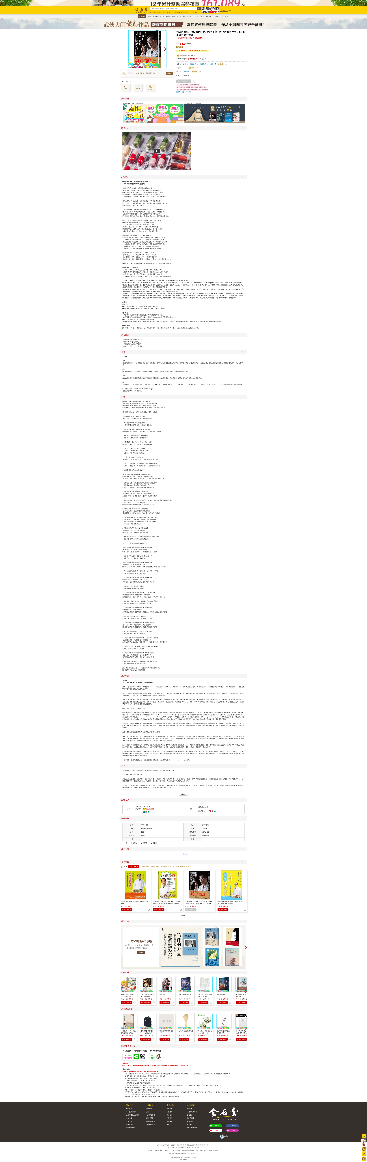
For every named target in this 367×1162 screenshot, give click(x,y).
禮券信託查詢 (150, 1121)
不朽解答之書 (178, 12)
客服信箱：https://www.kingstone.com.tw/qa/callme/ (183, 1153)
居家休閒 (208, 16)
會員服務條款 (150, 1124)
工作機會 (129, 1121)
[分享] (364, 1154)
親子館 (162, 16)
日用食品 (216, 16)
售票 (226, 16)
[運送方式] (364, 1159)
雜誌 (173, 16)
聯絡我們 (169, 1121)
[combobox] (173, 8)
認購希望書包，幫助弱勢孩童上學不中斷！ (192, 51)
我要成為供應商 (192, 1112)
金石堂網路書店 (131, 1112)
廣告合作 (190, 1115)
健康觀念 (203, 64)
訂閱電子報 (150, 1118)
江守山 (184, 68)
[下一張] (165, 49)
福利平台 (190, 1124)
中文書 (149, 16)
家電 (202, 16)
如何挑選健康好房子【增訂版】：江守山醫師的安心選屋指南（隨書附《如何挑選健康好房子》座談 (167, 903)
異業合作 (190, 1108)
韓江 (160, 12)
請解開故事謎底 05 (185, 994)
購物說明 (169, 1108)
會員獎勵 (142, 16)
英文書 (168, 16)
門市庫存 (188, 92)
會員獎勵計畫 (150, 1115)
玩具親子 (190, 16)
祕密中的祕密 (221, 994)
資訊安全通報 (130, 1127)
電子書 (179, 16)
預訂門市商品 (180, 92)
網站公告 (169, 1124)
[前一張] (129, 49)
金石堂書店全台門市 (132, 1115)
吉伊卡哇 (191, 12)
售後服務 (169, 1118)
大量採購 (190, 1121)
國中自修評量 (154, 12)
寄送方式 (169, 1115)
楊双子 (171, 12)
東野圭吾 (165, 12)
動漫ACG (156, 16)
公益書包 (185, 12)
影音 (221, 16)
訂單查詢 (149, 1112)
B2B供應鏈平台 (192, 1127)
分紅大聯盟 (190, 1118)
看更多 (169, 73)
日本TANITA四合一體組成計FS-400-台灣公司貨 (243, 1033)
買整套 (179, 47)
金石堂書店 (129, 1108)
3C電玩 (197, 16)
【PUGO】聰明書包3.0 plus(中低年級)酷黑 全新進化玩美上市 (147, 1033)
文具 (184, 16)
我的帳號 (149, 1108)
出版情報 (129, 1118)
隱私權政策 (129, 1124)
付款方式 (169, 1112)
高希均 (197, 12)
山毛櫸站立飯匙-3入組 (186, 1031)
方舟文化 (186, 72)
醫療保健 (193, 64)
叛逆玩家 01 (163, 994)
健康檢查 (213, 64)
